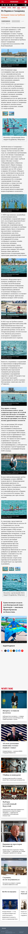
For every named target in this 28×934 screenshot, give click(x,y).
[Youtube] (22, 651)
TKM (10, 5)
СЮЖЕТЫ (23, 7)
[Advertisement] (14, 669)
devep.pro (21, 932)
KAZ (2, 5)
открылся (4, 323)
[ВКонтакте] (8, 651)
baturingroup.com (8, 932)
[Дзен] (14, 651)
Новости (4, 7)
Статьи (9, 7)
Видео (14, 7)
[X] (5, 651)
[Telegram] (17, 651)
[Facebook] (19, 651)
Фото (18, 7)
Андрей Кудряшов (6, 21)
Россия (3, 23)
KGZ (5, 5)
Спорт (22, 21)
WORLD (15, 5)
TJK (7, 5)
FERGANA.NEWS (14, 2)
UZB (12, 5)
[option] (5, 113)
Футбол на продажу (9, 892)
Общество (8, 23)
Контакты (4, 928)
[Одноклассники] (11, 651)
